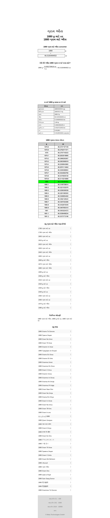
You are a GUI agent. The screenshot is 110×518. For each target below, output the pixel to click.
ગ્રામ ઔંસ (55, 31)
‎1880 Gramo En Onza (45, 354)
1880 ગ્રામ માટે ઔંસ (45, 268)
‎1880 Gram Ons (43, 471)
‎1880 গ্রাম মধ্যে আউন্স (44, 424)
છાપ (55, 510)
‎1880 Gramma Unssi (45, 362)
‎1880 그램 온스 (43, 443)
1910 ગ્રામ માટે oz (44, 280)
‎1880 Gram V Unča (44, 455)
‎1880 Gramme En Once (46, 366)
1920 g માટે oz (43, 284)
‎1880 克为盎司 (43, 482)
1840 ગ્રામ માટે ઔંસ (45, 252)
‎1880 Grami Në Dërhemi (46, 459)
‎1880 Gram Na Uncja (45, 393)
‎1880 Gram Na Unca (45, 405)
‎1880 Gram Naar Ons (45, 389)
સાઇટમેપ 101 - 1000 (55, 503)
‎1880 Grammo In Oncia (46, 378)
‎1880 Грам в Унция (45, 335)
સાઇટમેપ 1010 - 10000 (55, 506)
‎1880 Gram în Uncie (45, 401)
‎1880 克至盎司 (43, 486)
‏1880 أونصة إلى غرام (44, 416)
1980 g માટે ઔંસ (43, 308)
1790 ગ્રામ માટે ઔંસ (45, 232)
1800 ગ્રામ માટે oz (44, 236)
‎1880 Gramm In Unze (45, 347)
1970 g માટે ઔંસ (43, 304)
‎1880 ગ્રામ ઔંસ (43, 467)
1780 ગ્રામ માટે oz (44, 228)
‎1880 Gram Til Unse (45, 343)
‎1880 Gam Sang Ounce (46, 478)
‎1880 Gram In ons (44, 412)
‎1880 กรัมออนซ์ (43, 463)
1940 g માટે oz (43, 292)
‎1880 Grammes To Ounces (47, 490)
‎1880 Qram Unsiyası (45, 420)
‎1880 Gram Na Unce (45, 339)
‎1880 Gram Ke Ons (45, 436)
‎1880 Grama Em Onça (46, 397)
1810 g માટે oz (43, 240)
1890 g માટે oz (43, 272)
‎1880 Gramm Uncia (45, 374)
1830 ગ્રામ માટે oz (44, 248)
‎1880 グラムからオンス (46, 440)
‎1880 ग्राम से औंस (44, 432)
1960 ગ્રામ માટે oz (44, 300)
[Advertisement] (19, 14)
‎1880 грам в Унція (44, 475)
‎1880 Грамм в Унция (45, 451)
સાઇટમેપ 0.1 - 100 (55, 499)
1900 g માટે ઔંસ (43, 276)
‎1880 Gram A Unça (44, 428)
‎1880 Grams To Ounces (46, 331)
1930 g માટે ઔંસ (43, 288)
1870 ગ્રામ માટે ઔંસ (45, 264)
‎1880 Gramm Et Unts (45, 358)
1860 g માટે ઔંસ (43, 260)
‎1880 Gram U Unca (45, 370)
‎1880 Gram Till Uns (44, 408)
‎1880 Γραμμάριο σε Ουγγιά (47, 351)
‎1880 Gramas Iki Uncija (46, 381)
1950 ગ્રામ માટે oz (44, 296)
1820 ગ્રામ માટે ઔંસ (45, 244)
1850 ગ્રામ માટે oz (44, 256)
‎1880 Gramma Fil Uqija (46, 385)
